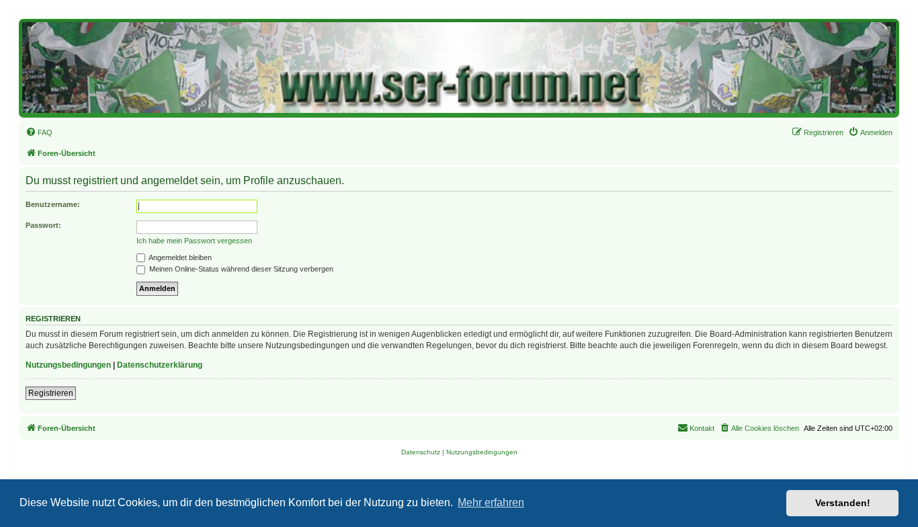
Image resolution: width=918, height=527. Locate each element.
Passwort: (43, 225)
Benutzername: (53, 204)
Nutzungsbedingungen (68, 365)
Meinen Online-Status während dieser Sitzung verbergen (240, 269)
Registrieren (50, 393)
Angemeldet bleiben (179, 257)
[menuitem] (39, 132)
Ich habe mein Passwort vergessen (194, 241)
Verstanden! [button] (842, 502)
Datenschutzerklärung (159, 365)
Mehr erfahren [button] (491, 502)
